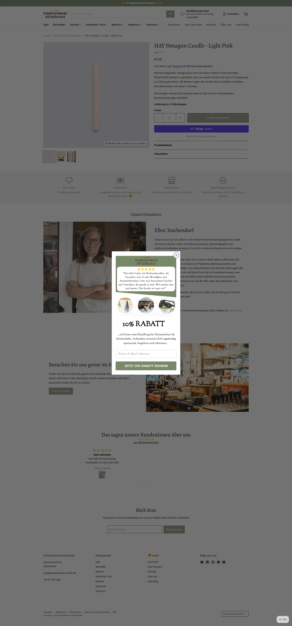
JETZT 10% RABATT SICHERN (146, 366)
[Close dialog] (176, 255)
